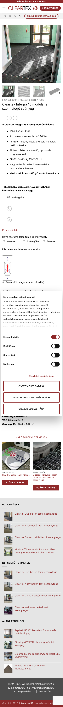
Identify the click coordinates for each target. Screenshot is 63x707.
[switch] (55, 346)
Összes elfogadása (31, 386)
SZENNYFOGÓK (9, 100)
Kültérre (11, 241)
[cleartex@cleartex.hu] (10, 16)
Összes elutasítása (31, 408)
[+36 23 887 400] (20, 16)
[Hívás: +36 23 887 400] (9, 208)
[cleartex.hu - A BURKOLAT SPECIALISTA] (23, 8)
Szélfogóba (33, 241)
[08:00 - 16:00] (15, 16)
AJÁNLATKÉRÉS (15, 482)
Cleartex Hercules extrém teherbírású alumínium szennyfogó (45, 477)
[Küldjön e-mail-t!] (9, 219)
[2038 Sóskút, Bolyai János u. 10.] (6, 16)
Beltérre (51, 241)
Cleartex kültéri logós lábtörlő (16, 475)
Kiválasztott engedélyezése (31, 397)
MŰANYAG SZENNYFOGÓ (32, 100)
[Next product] (9, 118)
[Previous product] (15, 118)
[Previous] (7, 54)
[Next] (56, 54)
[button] (4, 8)
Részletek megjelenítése (41, 376)
